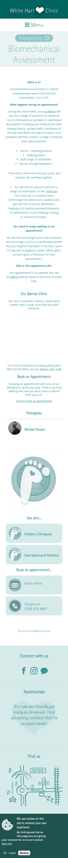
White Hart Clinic (34, 10)
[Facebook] (24, 671)
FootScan (51, 191)
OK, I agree (9, 853)
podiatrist (50, 111)
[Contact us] (44, 671)
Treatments (31, 38)
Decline (24, 853)
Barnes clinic (47, 369)
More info (7, 843)
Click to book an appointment (34, 401)
